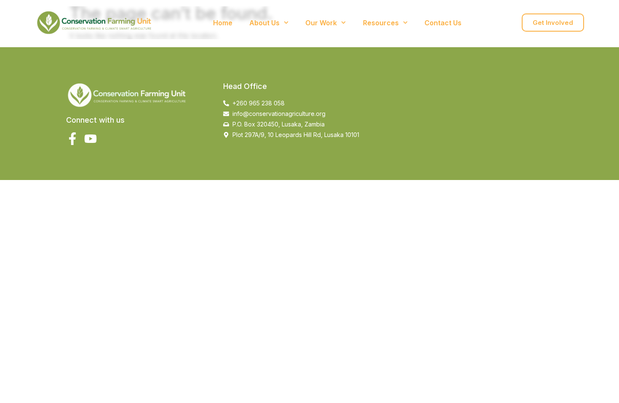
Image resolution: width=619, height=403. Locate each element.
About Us (264, 23)
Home (222, 23)
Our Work (321, 23)
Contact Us (443, 23)
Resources (381, 23)
